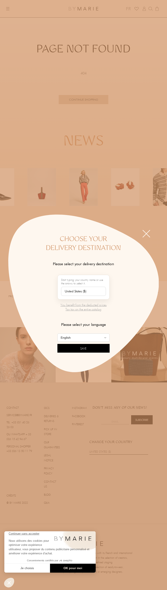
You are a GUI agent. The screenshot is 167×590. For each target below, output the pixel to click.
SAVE (83, 348)
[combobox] (83, 291)
